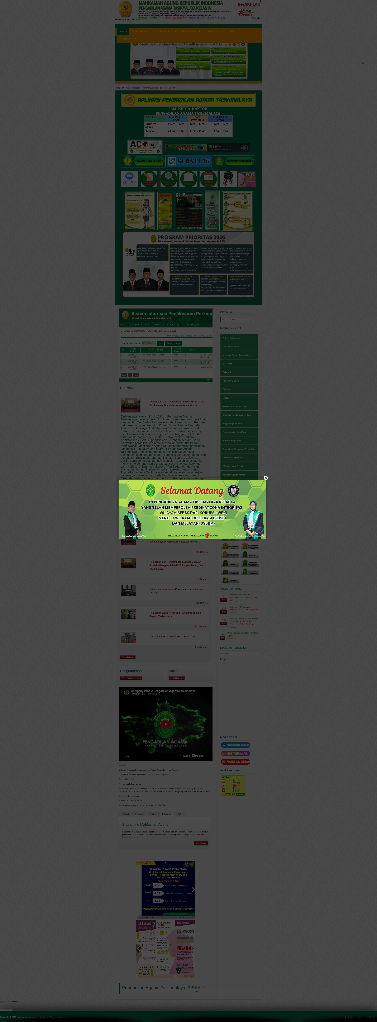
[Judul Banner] (192, 509)
